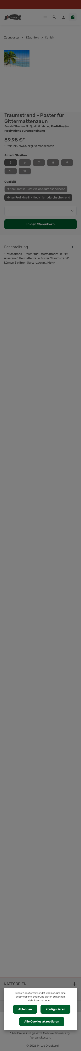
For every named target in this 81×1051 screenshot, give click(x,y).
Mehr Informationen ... (41, 1000)
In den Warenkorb (40, 224)
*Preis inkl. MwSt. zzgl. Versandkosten (29, 146)
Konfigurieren (55, 1009)
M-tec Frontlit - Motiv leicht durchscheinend (36, 189)
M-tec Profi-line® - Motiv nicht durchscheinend (38, 197)
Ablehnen (25, 1009)
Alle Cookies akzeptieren (41, 1021)
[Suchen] (54, 17)
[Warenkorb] (73, 17)
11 (24, 171)
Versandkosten (40, 1037)
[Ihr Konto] (63, 17)
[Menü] (45, 17)
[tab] (39, 254)
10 (10, 171)
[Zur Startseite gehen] (13, 17)
